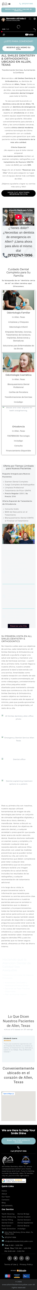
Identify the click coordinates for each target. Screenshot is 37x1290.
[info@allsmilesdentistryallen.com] (3, 1241)
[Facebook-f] (9, 1258)
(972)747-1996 (27, 4)
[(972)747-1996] (20, 3)
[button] (9, 3)
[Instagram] (21, 1258)
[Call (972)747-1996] (18, 1147)
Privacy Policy (26, 1264)
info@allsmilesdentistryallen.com (19, 1241)
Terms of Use (10, 1264)
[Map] (27, 1258)
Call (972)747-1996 (18, 1151)
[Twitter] (15, 1258)
